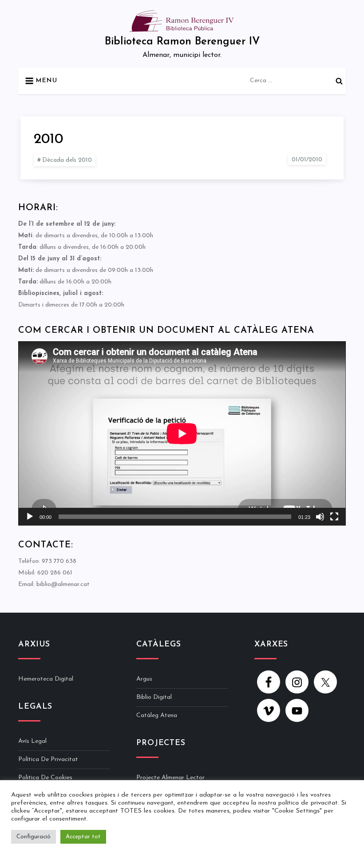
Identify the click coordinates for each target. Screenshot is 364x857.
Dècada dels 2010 (67, 160)
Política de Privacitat (48, 759)
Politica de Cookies (45, 777)
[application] (182, 433)
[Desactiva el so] (320, 516)
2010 (48, 139)
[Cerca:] (298, 80)
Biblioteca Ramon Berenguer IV (182, 41)
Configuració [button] (33, 837)
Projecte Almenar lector (170, 777)
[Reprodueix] (29, 516)
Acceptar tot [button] (83, 837)
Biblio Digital (154, 697)
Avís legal (32, 741)
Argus (144, 679)
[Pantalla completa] (334, 516)
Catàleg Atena (156, 715)
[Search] (339, 81)
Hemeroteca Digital (45, 679)
